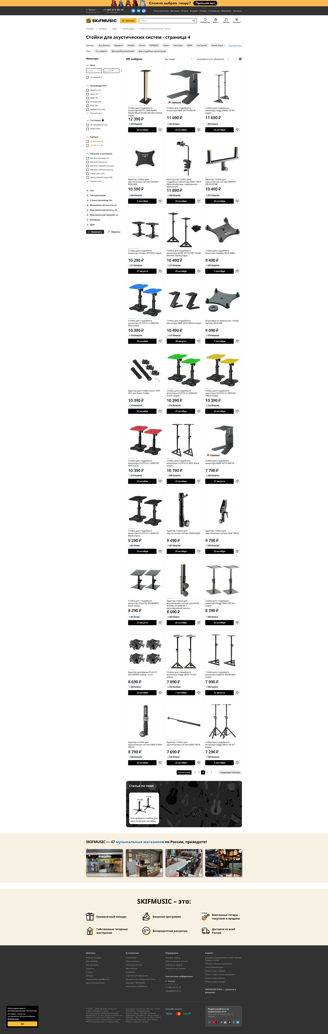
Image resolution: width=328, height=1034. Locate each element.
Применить (96, 232)
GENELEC (154, 45)
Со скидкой (101, 51)
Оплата (184, 11)
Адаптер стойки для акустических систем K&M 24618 (183, 743)
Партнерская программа (137, 975)
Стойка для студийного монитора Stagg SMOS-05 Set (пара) (219, 603)
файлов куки (13, 1019)
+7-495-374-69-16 (113, 9)
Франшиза (226, 11)
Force (142, 45)
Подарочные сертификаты (97, 979)
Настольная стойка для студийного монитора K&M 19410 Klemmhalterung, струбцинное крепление (184, 183)
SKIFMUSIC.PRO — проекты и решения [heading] (220, 990)
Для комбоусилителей (123, 51)
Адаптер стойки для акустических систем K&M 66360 (183, 532)
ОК (22, 1023)
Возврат (194, 11)
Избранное (205, 22)
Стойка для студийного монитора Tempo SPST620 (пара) (144, 251)
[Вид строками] (236, 59)
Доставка (174, 11)
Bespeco (119, 45)
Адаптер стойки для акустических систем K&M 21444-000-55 (145, 744)
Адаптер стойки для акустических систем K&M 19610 (222, 532)
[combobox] (168, 20)
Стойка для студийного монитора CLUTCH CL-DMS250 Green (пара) (182, 393)
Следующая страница (230, 772)
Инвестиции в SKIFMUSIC (137, 986)
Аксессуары (128, 29)
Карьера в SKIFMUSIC (135, 983)
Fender (131, 45)
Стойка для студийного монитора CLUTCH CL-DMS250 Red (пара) (143, 463)
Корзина (237, 22)
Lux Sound (202, 45)
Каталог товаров (93, 958)
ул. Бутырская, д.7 (93, 12)
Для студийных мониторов (152, 51)
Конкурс (89, 975)
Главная (90, 29)
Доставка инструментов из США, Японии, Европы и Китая (223, 959)
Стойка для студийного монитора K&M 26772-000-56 (219, 462)
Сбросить (115, 232)
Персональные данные (176, 968)
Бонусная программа (95, 983)
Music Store (217, 45)
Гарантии (90, 968)
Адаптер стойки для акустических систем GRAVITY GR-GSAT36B (220, 181)
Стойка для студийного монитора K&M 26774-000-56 (181, 109)
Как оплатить (92, 961)
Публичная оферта (174, 965)
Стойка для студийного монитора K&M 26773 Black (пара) (184, 322)
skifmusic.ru (97, 1011)
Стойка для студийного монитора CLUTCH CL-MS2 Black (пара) (183, 463)
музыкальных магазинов (140, 841)
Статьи (89, 972)
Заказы (226, 22)
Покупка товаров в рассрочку (218, 964)
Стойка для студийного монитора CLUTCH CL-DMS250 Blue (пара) (143, 323)
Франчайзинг (132, 968)
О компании (214, 11)
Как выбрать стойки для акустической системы (144, 820)
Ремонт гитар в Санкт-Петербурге (220, 974)
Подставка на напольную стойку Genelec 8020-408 (222, 322)
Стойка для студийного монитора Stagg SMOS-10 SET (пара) (220, 110)
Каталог (130, 20)
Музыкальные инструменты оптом (140, 979)
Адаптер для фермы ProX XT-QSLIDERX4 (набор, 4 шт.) (143, 673)
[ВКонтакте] (139, 11)
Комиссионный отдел (214, 967)
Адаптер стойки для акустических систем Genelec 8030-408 (143, 181)
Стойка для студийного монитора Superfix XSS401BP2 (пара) (220, 674)
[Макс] (144, 11)
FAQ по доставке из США (177, 961)
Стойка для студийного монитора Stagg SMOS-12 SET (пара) (181, 674)
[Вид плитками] (240, 59)
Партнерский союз (134, 965)
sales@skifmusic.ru (113, 12)
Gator (166, 45)
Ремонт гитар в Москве (215, 971)
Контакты (237, 11)
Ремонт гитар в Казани (215, 978)
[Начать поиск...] (194, 20)
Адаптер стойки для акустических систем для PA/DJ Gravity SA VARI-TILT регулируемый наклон (183, 604)
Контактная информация (179, 976)
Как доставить (92, 965)
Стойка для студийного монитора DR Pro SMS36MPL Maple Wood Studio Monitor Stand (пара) (145, 112)
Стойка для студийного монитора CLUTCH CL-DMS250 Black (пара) (143, 533)
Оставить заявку (173, 958)
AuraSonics (104, 45)
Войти (215, 22)
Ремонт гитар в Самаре (215, 982)
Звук (115, 29)
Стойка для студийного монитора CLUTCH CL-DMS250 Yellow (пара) (220, 393)
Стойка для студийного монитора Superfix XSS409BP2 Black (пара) (143, 603)
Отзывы (203, 11)
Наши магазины (161, 11)
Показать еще (184, 772)
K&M (189, 45)
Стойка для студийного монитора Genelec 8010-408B (220, 251)
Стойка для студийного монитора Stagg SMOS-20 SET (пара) (220, 744)
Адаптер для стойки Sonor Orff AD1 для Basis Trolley (144, 392)
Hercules (178, 45)
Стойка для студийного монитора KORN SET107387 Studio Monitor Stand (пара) (184, 253)
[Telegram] (133, 11)
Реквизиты (130, 972)
